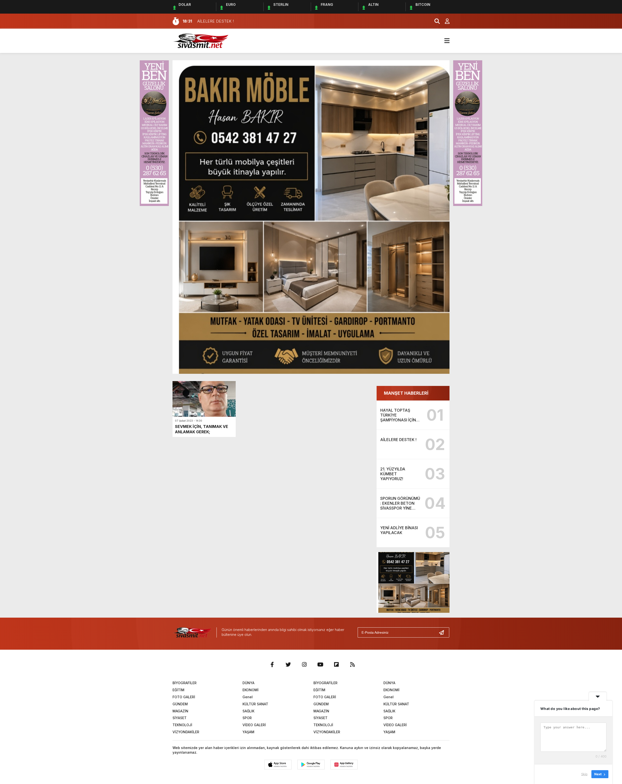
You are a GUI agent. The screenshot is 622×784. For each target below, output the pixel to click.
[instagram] (304, 664)
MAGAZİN (180, 711)
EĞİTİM (178, 690)
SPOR (247, 718)
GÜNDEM (180, 704)
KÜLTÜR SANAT (255, 704)
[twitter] (288, 664)
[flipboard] (336, 664)
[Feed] (352, 664)
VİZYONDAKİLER (186, 732)
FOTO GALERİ (184, 697)
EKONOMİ (250, 690)
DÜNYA (248, 683)
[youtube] (320, 664)
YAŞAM (248, 732)
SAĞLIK (248, 711)
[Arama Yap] (435, 21)
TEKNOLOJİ (182, 725)
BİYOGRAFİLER (185, 683)
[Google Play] (311, 764)
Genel (247, 697)
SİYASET (180, 718)
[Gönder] (443, 632)
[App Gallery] (344, 764)
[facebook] (272, 664)
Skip (584, 774)
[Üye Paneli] (444, 21)
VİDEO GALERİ (254, 725)
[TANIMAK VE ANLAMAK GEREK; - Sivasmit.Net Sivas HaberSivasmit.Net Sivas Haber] (200, 40)
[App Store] (278, 764)
